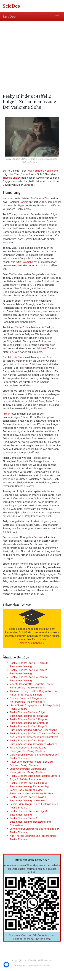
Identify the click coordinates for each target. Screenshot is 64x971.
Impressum (19, 965)
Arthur (6, 413)
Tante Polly (21, 327)
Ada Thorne (46, 198)
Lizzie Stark (17, 357)
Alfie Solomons (24, 261)
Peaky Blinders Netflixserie (42, 170)
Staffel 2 (7, 170)
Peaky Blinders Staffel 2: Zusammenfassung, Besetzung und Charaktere (30, 822)
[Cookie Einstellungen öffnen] (6, 966)
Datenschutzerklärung (39, 965)
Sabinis (24, 201)
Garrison (38, 537)
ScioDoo (9, 17)
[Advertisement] (32, 54)
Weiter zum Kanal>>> (32, 642)
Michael (41, 348)
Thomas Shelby (12, 177)
